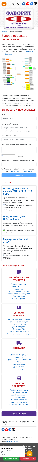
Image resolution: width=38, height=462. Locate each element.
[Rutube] (35, 3)
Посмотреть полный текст (21, 171)
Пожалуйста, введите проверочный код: (18, 160)
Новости (6, 182)
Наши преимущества (13, 265)
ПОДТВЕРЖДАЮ (11, 458)
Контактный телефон (10, 124)
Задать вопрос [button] (19, 414)
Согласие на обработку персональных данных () (19, 170)
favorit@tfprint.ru (12, 441)
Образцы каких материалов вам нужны (17, 145)
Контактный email (9, 135)
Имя (3, 115)
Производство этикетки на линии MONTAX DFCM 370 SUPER (17, 191)
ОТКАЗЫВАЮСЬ (28, 458)
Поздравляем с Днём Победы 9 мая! (14, 217)
